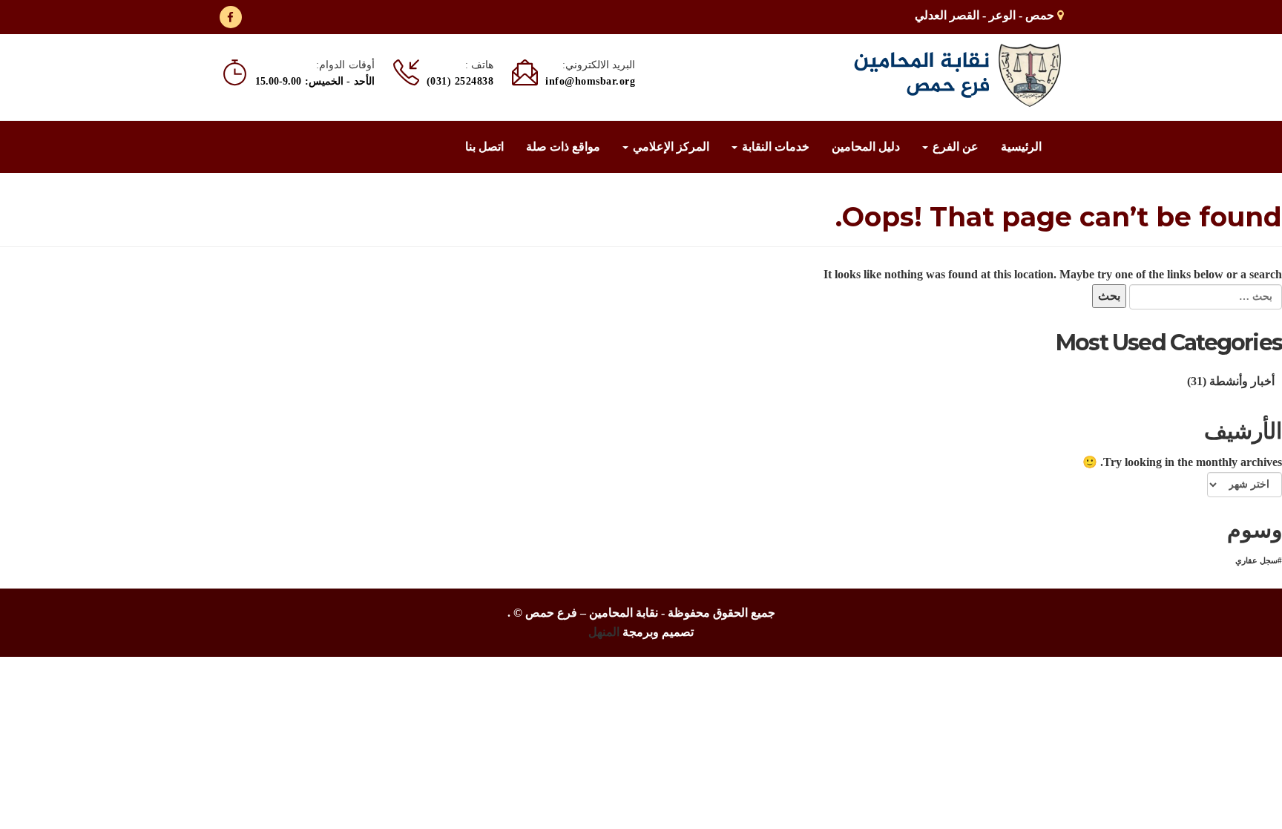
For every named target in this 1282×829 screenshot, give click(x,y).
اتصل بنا (484, 146)
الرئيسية (1021, 146)
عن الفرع (954, 146)
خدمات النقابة (774, 146)
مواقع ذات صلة (563, 146)
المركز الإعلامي (669, 146)
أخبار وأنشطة (1242, 381)
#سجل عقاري (1258, 561)
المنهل (603, 632)
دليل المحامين (866, 146)
